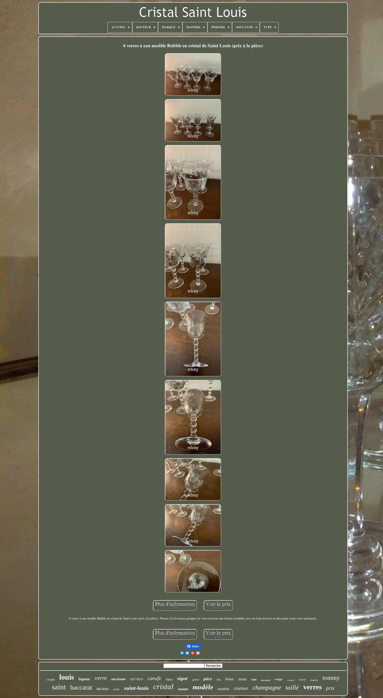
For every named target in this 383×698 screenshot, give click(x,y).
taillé (292, 687)
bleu (219, 679)
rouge (279, 679)
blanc (229, 679)
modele (223, 688)
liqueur (84, 679)
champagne (267, 687)
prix (330, 688)
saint (59, 687)
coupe (50, 679)
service (136, 678)
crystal (302, 679)
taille (116, 689)
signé (182, 678)
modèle (203, 687)
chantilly (314, 680)
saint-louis (136, 688)
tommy (331, 677)
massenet (265, 680)
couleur (241, 688)
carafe (154, 678)
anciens (102, 688)
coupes (290, 680)
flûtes (169, 679)
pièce (207, 678)
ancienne (118, 679)
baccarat (81, 687)
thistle (242, 679)
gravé (195, 679)
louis (66, 677)
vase (253, 679)
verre (101, 678)
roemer (183, 689)
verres (312, 687)
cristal (163, 686)
